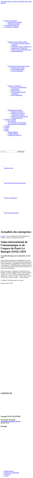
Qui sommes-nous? (6, 1)
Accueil (3, 236)
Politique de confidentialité (11, 472)
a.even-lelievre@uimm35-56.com (10, 421)
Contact (6, 476)
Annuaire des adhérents (18, 1)
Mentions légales (9, 471)
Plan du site (7, 474)
